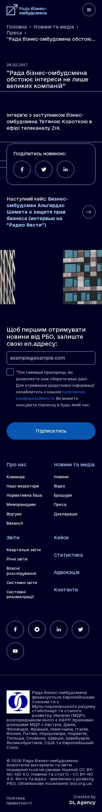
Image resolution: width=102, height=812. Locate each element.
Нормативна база (24, 495)
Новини (61, 477)
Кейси (61, 537)
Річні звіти (17, 559)
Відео (59, 486)
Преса (14, 32)
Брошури (63, 495)
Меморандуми (21, 504)
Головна (17, 26)
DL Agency (82, 802)
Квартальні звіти (24, 550)
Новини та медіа (53, 26)
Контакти (66, 589)
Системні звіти (22, 583)
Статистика (68, 554)
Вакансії (15, 523)
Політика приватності (19, 800)
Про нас (16, 464)
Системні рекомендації (20, 594)
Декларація (65, 514)
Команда (16, 477)
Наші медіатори (23, 486)
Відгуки (14, 514)
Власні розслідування (21, 570)
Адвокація (66, 572)
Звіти (13, 537)
